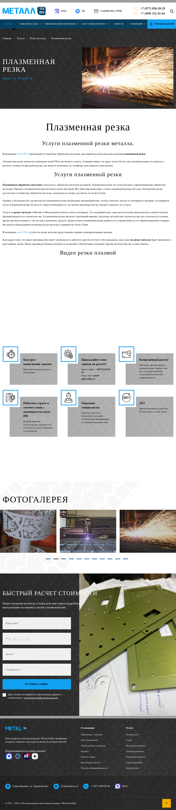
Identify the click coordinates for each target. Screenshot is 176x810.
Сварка (129, 740)
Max (63, 11)
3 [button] (62, 560)
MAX (125, 786)
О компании (136, 24)
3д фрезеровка (132, 768)
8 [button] (100, 560)
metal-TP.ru (22, 154)
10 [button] (116, 560)
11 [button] (124, 560)
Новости (118, 24)
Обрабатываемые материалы (60, 24)
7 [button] (93, 560)
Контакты (85, 751)
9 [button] (108, 560)
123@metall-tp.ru (111, 11)
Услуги (8, 24)
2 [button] (54, 560)
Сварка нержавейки (134, 762)
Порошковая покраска (135, 757)
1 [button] (46, 560)
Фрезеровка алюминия (135, 746)
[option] (127, 77)
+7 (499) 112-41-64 (152, 13)
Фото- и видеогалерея (93, 24)
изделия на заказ (29, 24)
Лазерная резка (132, 734)
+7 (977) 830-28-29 (152, 8)
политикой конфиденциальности (41, 698)
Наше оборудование (89, 740)
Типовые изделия (164, 24)
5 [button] (77, 560)
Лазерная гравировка (135, 751)
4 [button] (69, 560)
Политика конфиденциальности (94, 768)
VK (83, 11)
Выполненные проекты (91, 762)
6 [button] (85, 560)
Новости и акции (88, 757)
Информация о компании (91, 734)
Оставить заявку (36, 684)
